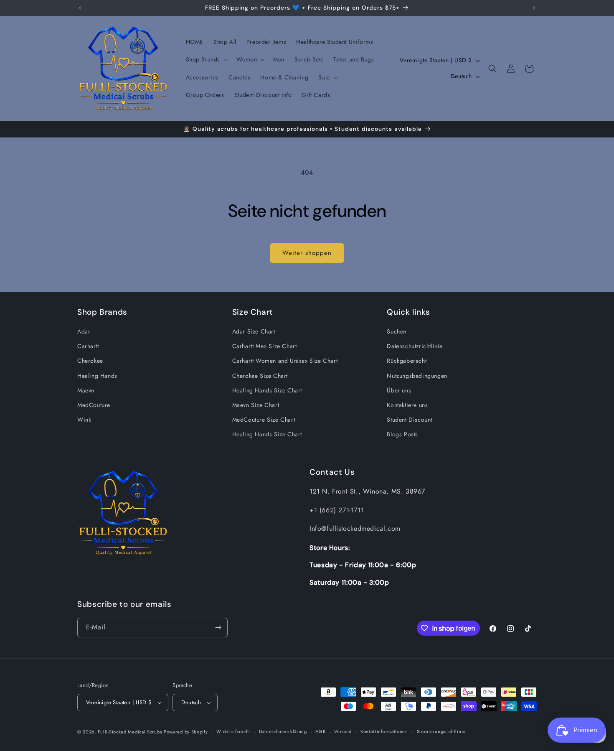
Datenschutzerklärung (283, 731)
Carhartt (88, 346)
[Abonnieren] (218, 627)
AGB (320, 731)
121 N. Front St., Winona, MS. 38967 (367, 491)
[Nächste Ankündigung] (534, 8)
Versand (343, 731)
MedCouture (93, 405)
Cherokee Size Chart (260, 376)
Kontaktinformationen (384, 731)
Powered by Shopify (186, 731)
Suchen (396, 331)
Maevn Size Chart (255, 405)
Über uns (399, 390)
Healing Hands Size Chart (267, 390)
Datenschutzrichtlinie (415, 346)
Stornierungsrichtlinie (441, 731)
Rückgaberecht (406, 360)
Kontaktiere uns (407, 405)
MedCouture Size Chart (263, 419)
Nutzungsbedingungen (417, 376)
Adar (83, 331)
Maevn (85, 390)
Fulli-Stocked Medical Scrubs (130, 731)
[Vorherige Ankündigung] (80, 8)
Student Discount (409, 419)
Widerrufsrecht (233, 731)
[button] (206, 59)
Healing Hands (97, 376)
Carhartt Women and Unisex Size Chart (285, 360)
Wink (84, 419)
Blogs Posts (402, 434)
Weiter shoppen (307, 252)
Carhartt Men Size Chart (264, 346)
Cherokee (90, 360)
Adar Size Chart (253, 331)
